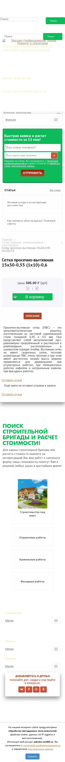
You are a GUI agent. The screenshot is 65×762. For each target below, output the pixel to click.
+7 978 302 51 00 (21, 69)
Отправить (32, 173)
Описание (33, 316)
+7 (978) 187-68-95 (22, 104)
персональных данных (40, 749)
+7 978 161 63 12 (21, 57)
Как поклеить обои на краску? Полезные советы (31, 222)
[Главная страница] (32, 42)
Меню (9, 620)
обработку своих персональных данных (32, 164)
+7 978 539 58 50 (21, 85)
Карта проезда (34, 712)
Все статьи (55, 190)
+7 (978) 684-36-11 (22, 98)
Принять (32, 756)
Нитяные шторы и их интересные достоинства (26, 204)
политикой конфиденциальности (41, 745)
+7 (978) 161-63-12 (34, 706)
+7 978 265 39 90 (21, 63)
